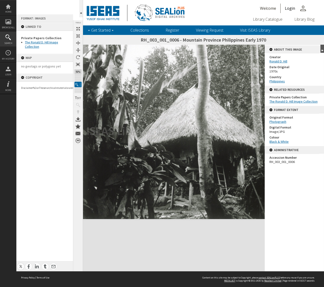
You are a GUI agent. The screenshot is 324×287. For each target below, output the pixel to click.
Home (8, 11)
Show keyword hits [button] (78, 105)
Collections (139, 30)
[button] (78, 84)
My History (8, 58)
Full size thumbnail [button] (78, 28)
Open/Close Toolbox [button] (81, 8)
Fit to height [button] (78, 50)
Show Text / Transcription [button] (78, 97)
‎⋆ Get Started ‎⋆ (101, 30)
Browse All (8, 27)
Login (8, 74)
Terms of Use (43, 277)
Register (172, 30)
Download (78, 119)
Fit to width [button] (78, 43)
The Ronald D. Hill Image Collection (293, 101)
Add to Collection (78, 126)
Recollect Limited (272, 280)
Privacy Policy (28, 277)
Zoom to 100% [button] (78, 64)
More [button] (8, 90)
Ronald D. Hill (278, 61)
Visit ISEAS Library (255, 30)
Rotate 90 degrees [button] (78, 57)
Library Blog (304, 19)
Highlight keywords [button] (78, 112)
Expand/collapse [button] (322, 49)
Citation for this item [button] (78, 140)
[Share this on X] (20, 263)
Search (8, 43)
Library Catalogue (267, 19)
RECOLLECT (229, 280)
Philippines (277, 81)
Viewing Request (209, 30)
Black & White (279, 141)
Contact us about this (78, 133)
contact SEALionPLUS (269, 277)
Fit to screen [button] (78, 35)
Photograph (277, 122)
